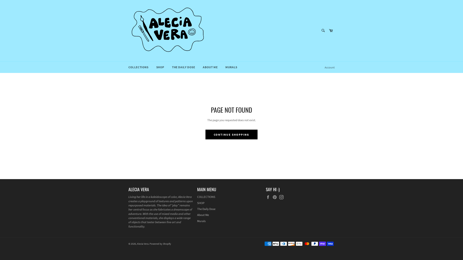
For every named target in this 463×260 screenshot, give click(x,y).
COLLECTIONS (138, 67)
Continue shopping (231, 134)
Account (330, 67)
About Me (210, 67)
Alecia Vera (142, 243)
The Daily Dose (183, 67)
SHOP (160, 67)
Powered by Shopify (160, 243)
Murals (231, 67)
